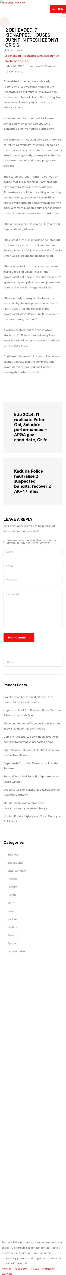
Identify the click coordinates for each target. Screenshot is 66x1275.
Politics (12, 927)
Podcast (13, 919)
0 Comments (15, 71)
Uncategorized (17, 951)
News (20, 50)
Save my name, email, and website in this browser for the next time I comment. (31, 541)
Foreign (12, 887)
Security (13, 935)
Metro (11, 903)
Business (13, 854)
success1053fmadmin (44, 66)
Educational (15, 862)
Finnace (12, 879)
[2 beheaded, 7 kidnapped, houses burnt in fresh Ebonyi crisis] (22, 393)
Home (9, 50)
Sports (12, 943)
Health (12, 895)
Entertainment (17, 871)
